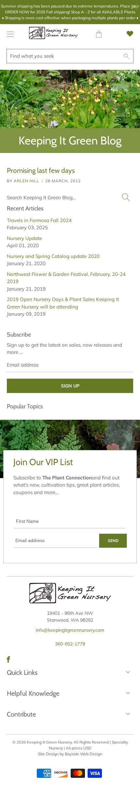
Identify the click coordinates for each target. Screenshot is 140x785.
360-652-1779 (70, 644)
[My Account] (9, 34)
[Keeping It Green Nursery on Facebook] (8, 659)
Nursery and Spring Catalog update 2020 (53, 256)
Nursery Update (24, 238)
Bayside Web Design (83, 753)
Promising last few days (41, 170)
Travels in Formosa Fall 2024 (39, 220)
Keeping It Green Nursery (49, 742)
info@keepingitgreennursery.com (70, 630)
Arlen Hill (26, 180)
